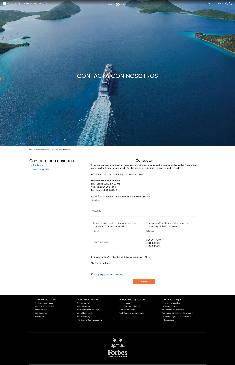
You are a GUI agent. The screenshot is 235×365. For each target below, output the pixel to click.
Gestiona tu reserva (42, 3)
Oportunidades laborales (130, 306)
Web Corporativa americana (131, 313)
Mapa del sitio (41, 309)
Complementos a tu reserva (89, 320)
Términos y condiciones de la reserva (178, 313)
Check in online (83, 306)
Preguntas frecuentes (44, 306)
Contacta (38, 165)
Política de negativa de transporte (176, 316)
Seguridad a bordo (85, 313)
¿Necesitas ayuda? (43, 149)
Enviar (144, 281)
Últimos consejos (84, 316)
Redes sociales (168, 320)
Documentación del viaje (88, 309)
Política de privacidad (171, 303)
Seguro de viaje (83, 303)
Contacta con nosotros (45, 303)
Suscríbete (218, 3)
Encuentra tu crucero (23, 3)
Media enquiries (41, 169)
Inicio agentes (41, 313)
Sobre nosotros (125, 303)
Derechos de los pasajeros (173, 309)
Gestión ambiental (127, 309)
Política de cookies (169, 306)
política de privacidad (113, 274)
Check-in (208, 3)
